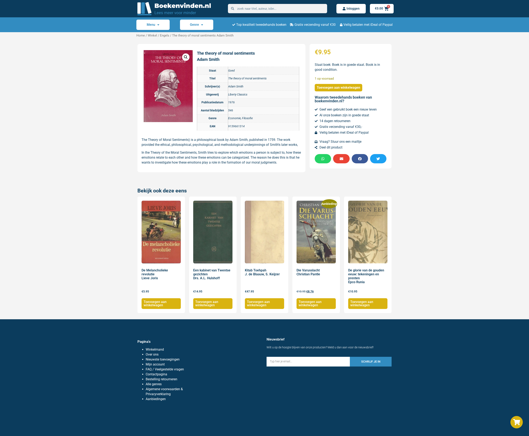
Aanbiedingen (156, 399)
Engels (164, 35)
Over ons (152, 354)
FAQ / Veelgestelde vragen (165, 369)
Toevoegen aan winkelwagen (338, 88)
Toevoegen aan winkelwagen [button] (155, 303)
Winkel (152, 35)
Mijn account (155, 364)
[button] (185, 57)
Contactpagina (156, 374)
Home (140, 35)
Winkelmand (155, 349)
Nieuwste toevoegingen (163, 359)
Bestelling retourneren (161, 379)
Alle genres (154, 384)
